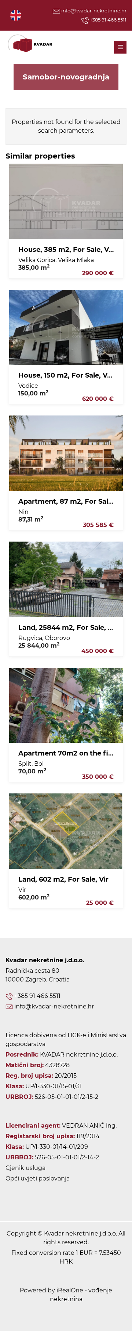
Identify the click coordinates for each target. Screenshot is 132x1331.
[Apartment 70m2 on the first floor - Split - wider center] (66, 705)
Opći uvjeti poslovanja (38, 1178)
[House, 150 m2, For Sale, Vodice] (66, 327)
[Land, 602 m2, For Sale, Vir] (66, 831)
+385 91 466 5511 (107, 20)
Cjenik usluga (25, 1167)
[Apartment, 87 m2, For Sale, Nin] (66, 453)
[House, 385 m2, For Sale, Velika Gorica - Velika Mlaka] (66, 201)
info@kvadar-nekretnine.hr (93, 10)
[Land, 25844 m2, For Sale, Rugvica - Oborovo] (66, 579)
